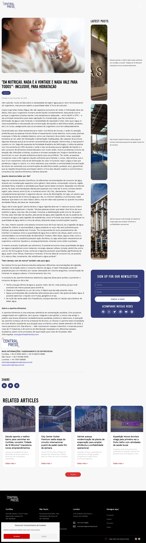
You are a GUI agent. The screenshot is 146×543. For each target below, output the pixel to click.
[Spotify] (132, 312)
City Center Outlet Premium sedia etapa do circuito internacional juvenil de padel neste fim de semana (127, 142)
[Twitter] (115, 312)
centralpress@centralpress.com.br (17, 362)
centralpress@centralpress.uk (87, 526)
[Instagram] (109, 312)
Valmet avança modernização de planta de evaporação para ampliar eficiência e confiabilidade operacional (125, 221)
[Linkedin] (120, 312)
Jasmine (6, 93)
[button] (4, 385)
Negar (44, 536)
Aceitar (17, 536)
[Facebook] (103, 312)
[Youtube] (126, 312)
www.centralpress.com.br (13, 365)
